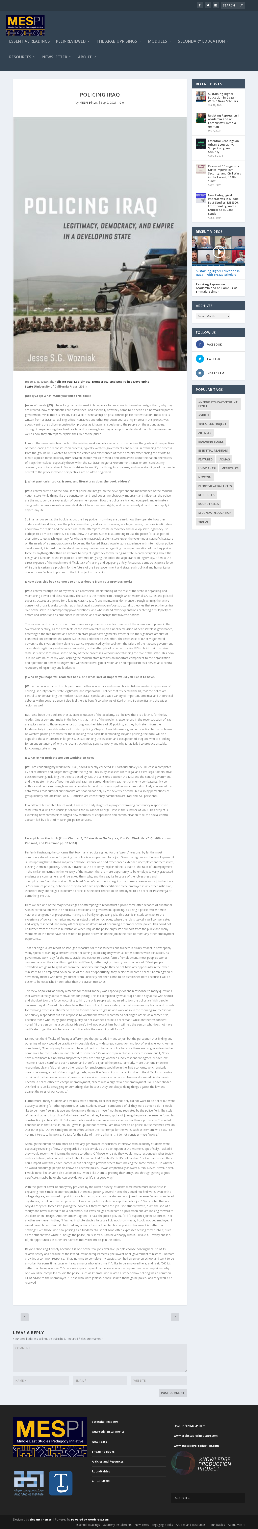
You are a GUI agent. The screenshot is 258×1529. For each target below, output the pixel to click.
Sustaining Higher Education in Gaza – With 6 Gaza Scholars (223, 97)
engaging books (211, 441)
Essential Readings (29, 42)
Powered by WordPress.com (90, 1519)
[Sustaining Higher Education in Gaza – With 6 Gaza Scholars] (201, 96)
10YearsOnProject (212, 424)
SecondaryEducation (215, 513)
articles (204, 433)
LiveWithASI (207, 468)
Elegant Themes (41, 1519)
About (85, 57)
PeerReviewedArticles (215, 486)
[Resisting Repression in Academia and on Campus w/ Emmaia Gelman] (201, 118)
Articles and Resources (108, 1461)
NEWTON (204, 477)
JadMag (224, 459)
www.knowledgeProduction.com (196, 1446)
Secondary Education (201, 42)
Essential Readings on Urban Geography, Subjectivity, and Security (223, 146)
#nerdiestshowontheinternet (218, 404)
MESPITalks (230, 468)
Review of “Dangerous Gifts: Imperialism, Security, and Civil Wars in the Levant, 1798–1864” (224, 173)
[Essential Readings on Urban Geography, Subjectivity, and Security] (201, 144)
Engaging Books (103, 1451)
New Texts (99, 1442)
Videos (203, 521)
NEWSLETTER (54, 57)
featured (205, 459)
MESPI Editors (88, 102)
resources (206, 495)
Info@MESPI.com (193, 1426)
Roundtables (101, 1471)
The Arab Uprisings (117, 42)
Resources (20, 57)
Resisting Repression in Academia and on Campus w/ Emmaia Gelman (224, 120)
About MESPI (101, 1481)
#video (203, 415)
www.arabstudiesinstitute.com (196, 1436)
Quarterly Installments (108, 1431)
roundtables (208, 504)
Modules (157, 42)
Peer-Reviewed (71, 42)
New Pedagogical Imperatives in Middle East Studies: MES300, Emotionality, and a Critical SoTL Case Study (223, 204)
